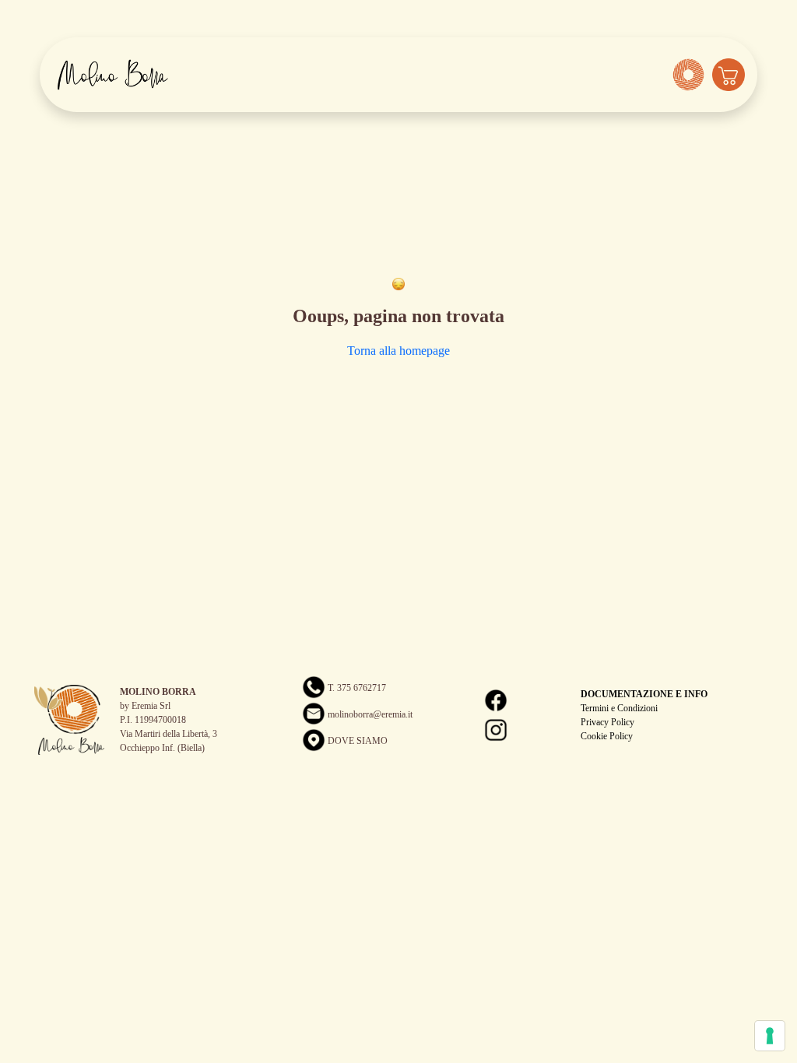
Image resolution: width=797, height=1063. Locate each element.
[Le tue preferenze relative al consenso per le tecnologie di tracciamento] (770, 1036)
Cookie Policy (607, 736)
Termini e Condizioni (619, 708)
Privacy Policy (607, 722)
